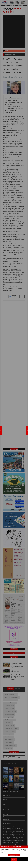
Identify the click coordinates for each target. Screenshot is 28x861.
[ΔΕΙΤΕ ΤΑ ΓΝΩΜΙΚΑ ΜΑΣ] (27, 430)
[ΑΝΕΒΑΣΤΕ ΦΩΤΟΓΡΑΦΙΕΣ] (1, 430)
